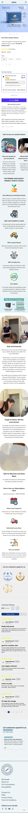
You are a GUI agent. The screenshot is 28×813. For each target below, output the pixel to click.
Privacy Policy (6, 797)
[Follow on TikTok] (13, 809)
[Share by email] (12, 126)
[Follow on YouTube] (9, 809)
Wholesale (5, 779)
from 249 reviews (8, 732)
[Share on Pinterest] (10, 126)
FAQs (3, 795)
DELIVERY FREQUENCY (10, 79)
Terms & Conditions (8, 800)
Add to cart (14, 95)
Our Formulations (8, 784)
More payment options (14, 104)
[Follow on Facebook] (2, 809)
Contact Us (5, 792)
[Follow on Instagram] (6, 809)
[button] (5, 49)
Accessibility (6, 787)
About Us (5, 782)
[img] (15, 730)
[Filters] (21, 614)
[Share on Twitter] (8, 126)
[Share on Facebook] (5, 126)
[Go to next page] (22, 712)
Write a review (10, 614)
